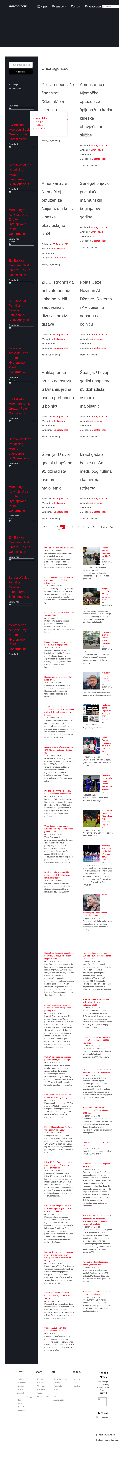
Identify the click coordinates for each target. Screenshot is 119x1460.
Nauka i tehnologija (61, 1379)
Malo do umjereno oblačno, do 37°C (59, 548)
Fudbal (40, 1379)
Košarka (40, 1383)
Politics (39, 125)
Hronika (20, 1407)
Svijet (19, 1403)
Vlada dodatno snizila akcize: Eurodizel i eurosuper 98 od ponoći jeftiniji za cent (58, 829)
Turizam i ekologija (25, 1397)
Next (59, 530)
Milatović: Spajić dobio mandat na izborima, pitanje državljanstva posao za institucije (58, 1165)
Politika (20, 1379)
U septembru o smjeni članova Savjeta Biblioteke (107, 637)
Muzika (56, 1390)
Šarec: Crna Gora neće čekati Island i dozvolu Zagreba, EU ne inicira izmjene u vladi (59, 956)
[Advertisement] (59, 31)
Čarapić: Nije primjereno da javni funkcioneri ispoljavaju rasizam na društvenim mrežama (58, 1208)
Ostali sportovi (43, 1397)
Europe (39, 121)
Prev (45, 527)
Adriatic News (103, 1387)
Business (40, 128)
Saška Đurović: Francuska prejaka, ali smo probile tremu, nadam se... (107, 745)
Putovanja (57, 1386)
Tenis (39, 1393)
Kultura (77, 1379)
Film (55, 1393)
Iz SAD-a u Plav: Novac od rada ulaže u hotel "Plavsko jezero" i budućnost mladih (96, 1002)
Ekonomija (21, 1383)
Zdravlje (56, 1383)
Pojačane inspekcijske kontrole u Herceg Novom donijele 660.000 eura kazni (96, 1040)
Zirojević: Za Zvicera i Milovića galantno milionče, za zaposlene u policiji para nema (58, 1008)
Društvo (20, 1386)
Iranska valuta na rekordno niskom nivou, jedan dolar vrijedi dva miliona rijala (58, 580)
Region (20, 1400)
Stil (54, 1397)
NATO (20, 1390)
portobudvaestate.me (105, 1435)
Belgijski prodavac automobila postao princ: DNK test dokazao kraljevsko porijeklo (57, 875)
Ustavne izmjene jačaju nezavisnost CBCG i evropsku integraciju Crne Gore (59, 750)
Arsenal (20, 1393)
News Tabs (41, 118)
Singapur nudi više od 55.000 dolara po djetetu (107, 594)
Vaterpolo (41, 1386)
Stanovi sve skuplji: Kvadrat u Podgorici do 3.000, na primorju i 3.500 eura (96, 1110)
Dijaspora (21, 1410)
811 (51, 530)
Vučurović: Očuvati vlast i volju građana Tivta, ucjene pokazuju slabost (57, 1295)
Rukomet (41, 1390)
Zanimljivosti (58, 1400)
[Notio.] (18, 7)
